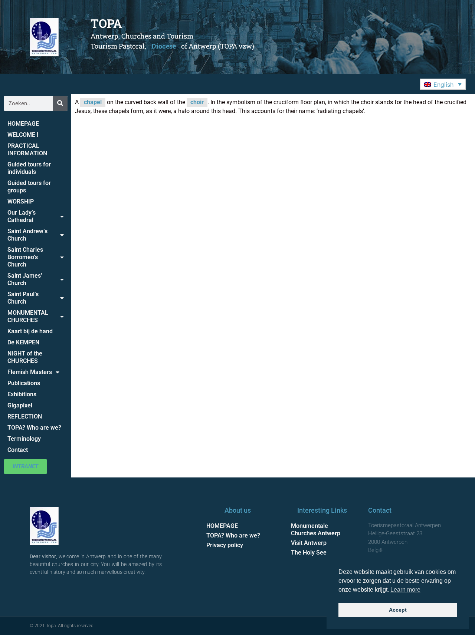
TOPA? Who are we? (34, 427)
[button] (443, 84)
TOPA (106, 23)
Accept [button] (398, 610)
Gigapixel (19, 405)
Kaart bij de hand (30, 331)
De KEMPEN (23, 342)
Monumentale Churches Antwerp (315, 529)
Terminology (24, 438)
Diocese (163, 46)
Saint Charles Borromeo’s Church (25, 257)
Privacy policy (224, 545)
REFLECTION (24, 416)
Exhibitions (21, 394)
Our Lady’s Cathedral (21, 216)
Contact (17, 449)
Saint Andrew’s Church (27, 235)
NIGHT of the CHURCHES (24, 357)
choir (197, 102)
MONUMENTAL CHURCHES (27, 316)
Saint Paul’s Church (23, 298)
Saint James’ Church (24, 279)
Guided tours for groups (29, 186)
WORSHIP (20, 201)
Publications (23, 383)
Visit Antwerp (309, 542)
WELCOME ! (22, 134)
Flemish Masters (29, 372)
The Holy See (309, 552)
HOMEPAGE (23, 123)
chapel (93, 102)
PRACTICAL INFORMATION (27, 149)
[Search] (60, 103)
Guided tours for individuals (29, 168)
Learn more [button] (405, 589)
